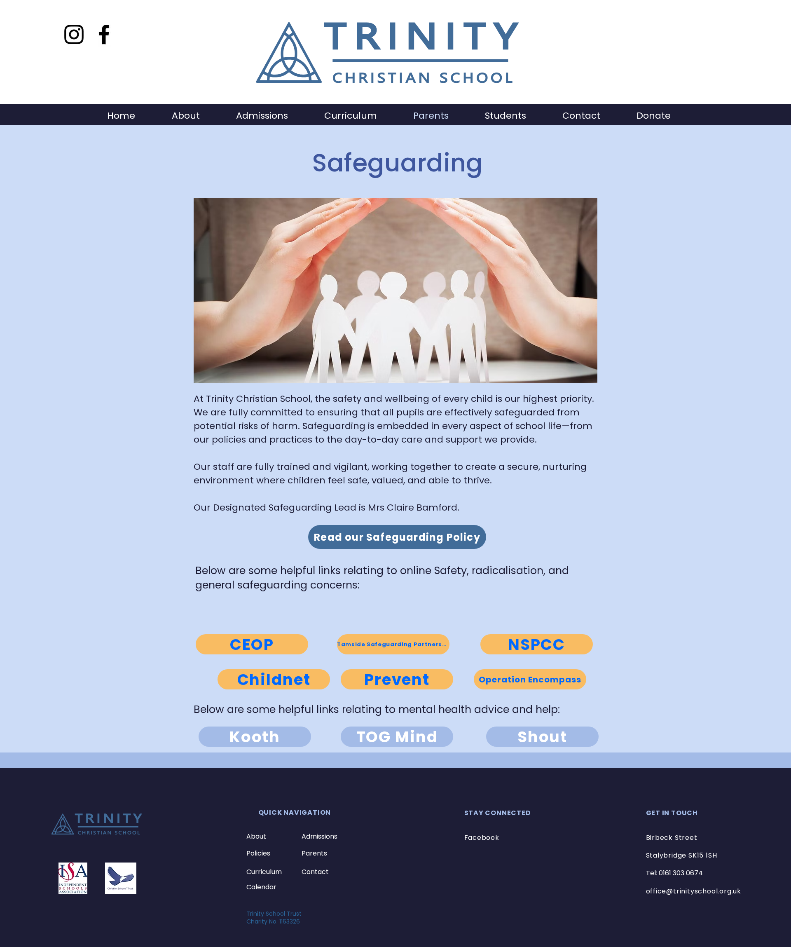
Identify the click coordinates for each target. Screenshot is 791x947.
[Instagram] (74, 34)
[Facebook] (104, 34)
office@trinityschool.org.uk (694, 891)
